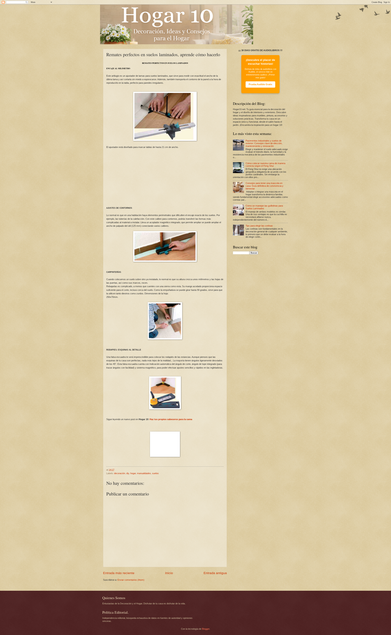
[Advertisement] (165, 177)
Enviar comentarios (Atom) (130, 580)
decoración (119, 473)
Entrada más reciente (118, 573)
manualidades (144, 473)
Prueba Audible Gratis (260, 84)
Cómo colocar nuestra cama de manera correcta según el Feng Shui (265, 164)
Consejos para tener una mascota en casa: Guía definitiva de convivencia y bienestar (264, 186)
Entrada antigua (215, 573)
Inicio (169, 573)
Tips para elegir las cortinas (259, 226)
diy (127, 473)
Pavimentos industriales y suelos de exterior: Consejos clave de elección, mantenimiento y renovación (264, 143)
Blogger (205, 629)
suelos (155, 473)
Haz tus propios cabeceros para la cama (171, 419)
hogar (133, 473)
